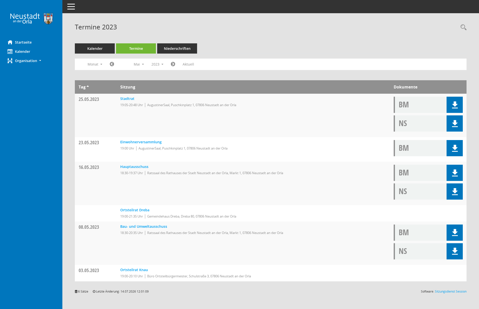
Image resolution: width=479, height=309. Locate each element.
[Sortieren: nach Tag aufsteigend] (88, 87)
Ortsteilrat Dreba (134, 210)
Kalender (22, 51)
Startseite (23, 42)
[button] (31, 60)
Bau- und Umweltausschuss (143, 226)
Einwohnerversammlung (141, 142)
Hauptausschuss (134, 166)
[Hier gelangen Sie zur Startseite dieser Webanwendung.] (31, 18)
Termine (136, 48)
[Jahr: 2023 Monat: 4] (112, 64)
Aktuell (188, 64)
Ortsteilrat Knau (134, 269)
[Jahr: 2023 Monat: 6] (173, 64)
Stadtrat (127, 98)
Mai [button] (137, 64)
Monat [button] (93, 64)
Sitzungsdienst (451, 291)
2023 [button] (155, 64)
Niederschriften (177, 48)
